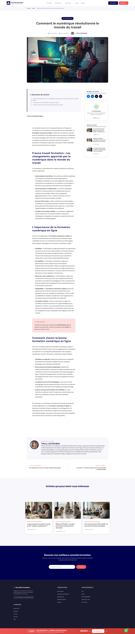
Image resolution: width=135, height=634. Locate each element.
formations (48, 248)
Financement (58, 3)
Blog (34, 8)
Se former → (123, 3)
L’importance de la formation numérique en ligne (46, 102)
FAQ (14, 619)
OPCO (83, 594)
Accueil (29, 8)
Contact (83, 3)
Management (60, 596)
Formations (49, 3)
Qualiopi (16, 611)
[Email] (100, 96)
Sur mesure (84, 602)
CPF (83, 591)
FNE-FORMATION (86, 596)
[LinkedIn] (92, 96)
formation (39, 116)
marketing (48, 218)
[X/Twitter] (96, 96)
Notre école (68, 3)
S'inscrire (81, 567)
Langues (59, 602)
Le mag (76, 3)
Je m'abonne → (98, 631)
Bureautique (60, 591)
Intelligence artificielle (63, 594)
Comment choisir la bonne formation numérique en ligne (48, 105)
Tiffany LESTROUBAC (81, 33)
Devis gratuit (113, 3)
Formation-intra (86, 599)
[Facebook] (88, 96)
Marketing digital (61, 599)
